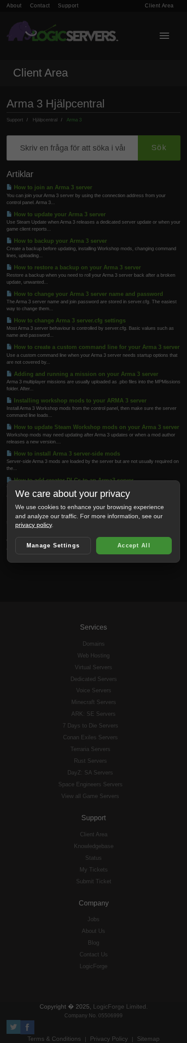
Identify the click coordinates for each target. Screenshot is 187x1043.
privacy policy (33, 524)
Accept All (133, 545)
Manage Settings (53, 545)
